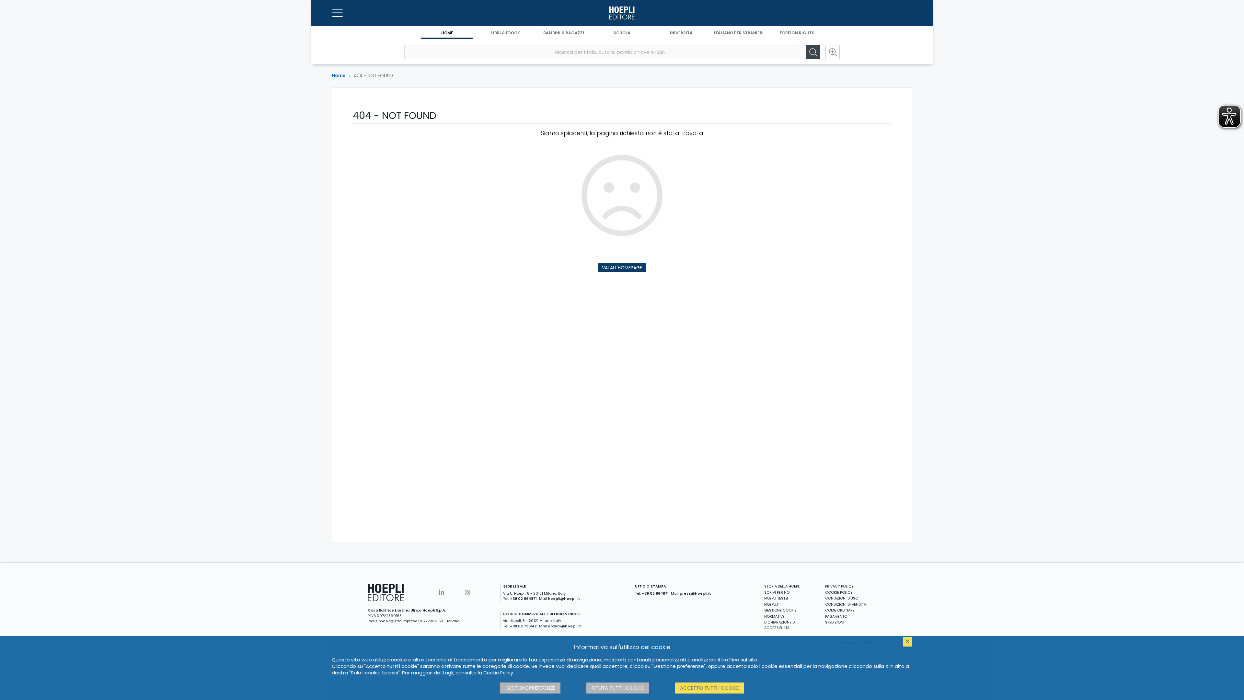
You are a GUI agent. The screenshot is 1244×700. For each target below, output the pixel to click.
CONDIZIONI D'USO (841, 598)
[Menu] (337, 13)
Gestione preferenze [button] (530, 687)
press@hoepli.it (695, 593)
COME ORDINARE (840, 610)
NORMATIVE (774, 616)
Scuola (622, 33)
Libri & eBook (505, 33)
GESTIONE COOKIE (780, 610)
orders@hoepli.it (564, 626)
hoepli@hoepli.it (564, 598)
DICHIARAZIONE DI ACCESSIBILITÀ (780, 625)
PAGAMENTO (836, 616)
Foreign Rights (797, 33)
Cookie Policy (498, 673)
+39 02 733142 (523, 626)
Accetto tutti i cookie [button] (709, 687)
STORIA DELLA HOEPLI (782, 586)
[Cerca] (813, 52)
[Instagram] (467, 593)
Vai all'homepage (622, 267)
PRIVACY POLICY (839, 586)
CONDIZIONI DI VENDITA (845, 604)
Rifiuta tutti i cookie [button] (618, 687)
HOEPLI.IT (772, 604)
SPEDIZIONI (834, 622)
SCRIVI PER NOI (777, 592)
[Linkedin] (441, 593)
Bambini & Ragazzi (563, 33)
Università (680, 33)
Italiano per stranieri (739, 33)
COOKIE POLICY (839, 592)
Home (447, 33)
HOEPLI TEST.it (776, 598)
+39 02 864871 (523, 598)
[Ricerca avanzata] (832, 52)
